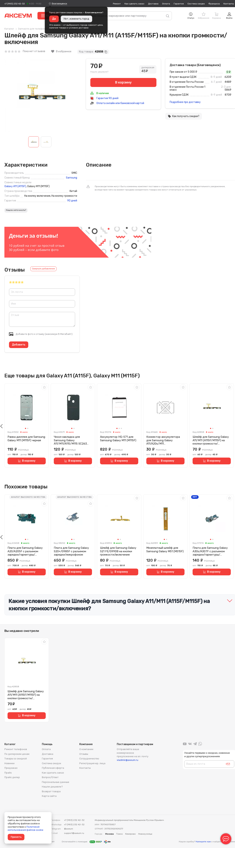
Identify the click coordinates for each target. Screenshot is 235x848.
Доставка (153, 4)
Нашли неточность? (16, 210)
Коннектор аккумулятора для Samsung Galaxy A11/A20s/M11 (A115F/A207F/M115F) (163, 440)
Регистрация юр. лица (92, 763)
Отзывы (83, 754)
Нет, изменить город (76, 18)
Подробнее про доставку (185, 102)
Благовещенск (59, 3)
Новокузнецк (145, 834)
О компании (86, 749)
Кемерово (130, 834)
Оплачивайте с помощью (75, 841)
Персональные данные (55, 782)
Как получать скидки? (183, 116)
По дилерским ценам (16, 754)
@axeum (68, 828)
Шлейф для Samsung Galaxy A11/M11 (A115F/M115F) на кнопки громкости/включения (211, 440)
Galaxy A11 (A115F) (15, 186)
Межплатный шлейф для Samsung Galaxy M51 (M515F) (165, 549)
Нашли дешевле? (99, 71)
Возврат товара (51, 791)
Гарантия (179, 4)
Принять (16, 837)
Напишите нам (203, 841)
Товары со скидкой (15, 758)
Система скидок (196, 4)
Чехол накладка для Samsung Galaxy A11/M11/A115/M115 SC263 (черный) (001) (70, 440)
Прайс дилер (12, 777)
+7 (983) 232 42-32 (14, 4)
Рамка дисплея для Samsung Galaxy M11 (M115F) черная (26, 438)
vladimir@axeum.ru (127, 760)
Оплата (166, 4)
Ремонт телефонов (15, 749)
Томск (119, 834)
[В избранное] (44, 387)
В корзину (28, 460)
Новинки (9, 763)
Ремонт (117, 4)
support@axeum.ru (74, 833)
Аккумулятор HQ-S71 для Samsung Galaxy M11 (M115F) (118, 438)
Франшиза (214, 4)
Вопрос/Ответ (50, 777)
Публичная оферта (53, 768)
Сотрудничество (89, 758)
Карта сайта (49, 796)
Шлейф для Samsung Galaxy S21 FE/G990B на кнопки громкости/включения (118, 551)
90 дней (72, 200)
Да (54, 18)
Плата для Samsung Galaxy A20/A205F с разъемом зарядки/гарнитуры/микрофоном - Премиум (25, 551)
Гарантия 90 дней (107, 98)
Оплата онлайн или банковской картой (120, 103)
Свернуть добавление (43, 268)
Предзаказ (10, 768)
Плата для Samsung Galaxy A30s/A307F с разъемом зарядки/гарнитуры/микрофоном (210, 551)
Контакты (228, 4)
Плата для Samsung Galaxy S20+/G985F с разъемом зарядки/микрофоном (71, 551)
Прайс (8, 772)
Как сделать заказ (134, 4)
